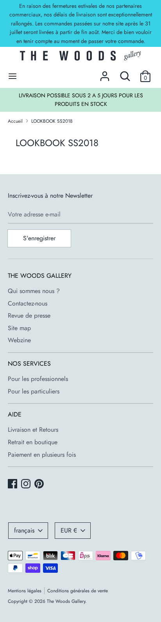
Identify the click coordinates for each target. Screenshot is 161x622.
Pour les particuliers (33, 391)
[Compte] (105, 73)
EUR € (69, 530)
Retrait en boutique (32, 442)
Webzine (19, 340)
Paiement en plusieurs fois (42, 454)
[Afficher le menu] (12, 76)
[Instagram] (26, 484)
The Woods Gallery (66, 601)
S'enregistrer (39, 238)
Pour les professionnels (38, 378)
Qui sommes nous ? (34, 290)
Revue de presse (29, 315)
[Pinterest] (39, 484)
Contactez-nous (27, 303)
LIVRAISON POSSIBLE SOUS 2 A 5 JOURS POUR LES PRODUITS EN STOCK (81, 99)
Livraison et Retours (33, 429)
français (24, 530)
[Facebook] (13, 484)
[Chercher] (125, 73)
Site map (19, 328)
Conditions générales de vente (77, 590)
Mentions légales (24, 590)
